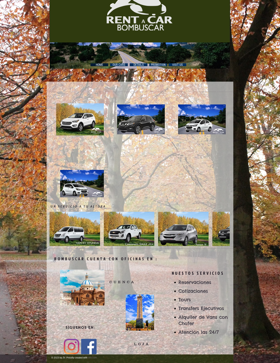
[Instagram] (71, 346)
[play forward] (225, 229)
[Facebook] (89, 346)
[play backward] (54, 229)
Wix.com (92, 357)
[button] (75, 229)
